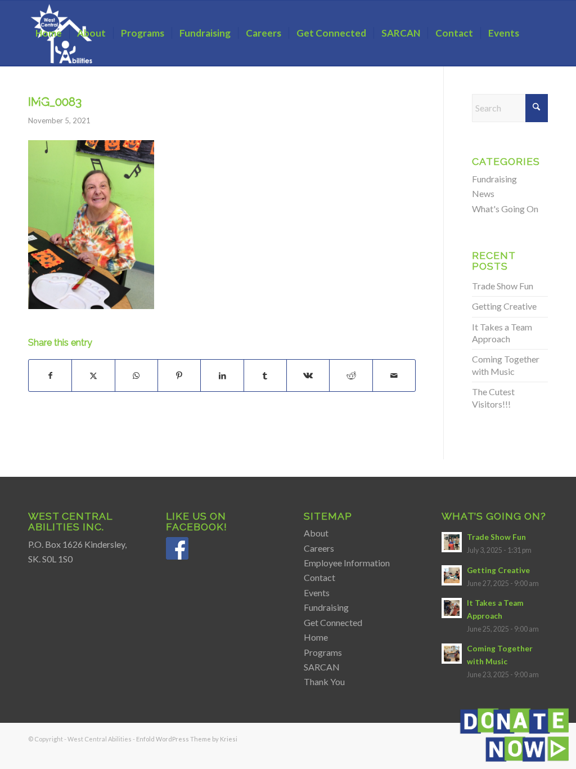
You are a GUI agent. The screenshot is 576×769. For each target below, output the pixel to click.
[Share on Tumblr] (265, 375)
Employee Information (347, 562)
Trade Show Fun (502, 285)
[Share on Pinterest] (179, 375)
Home (316, 637)
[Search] (39, 98)
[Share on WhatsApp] (136, 375)
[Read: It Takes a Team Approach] (452, 608)
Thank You (324, 681)
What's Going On (505, 208)
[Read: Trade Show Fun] (452, 542)
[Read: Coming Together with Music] (452, 653)
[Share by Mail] (394, 375)
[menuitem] (48, 33)
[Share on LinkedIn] (222, 375)
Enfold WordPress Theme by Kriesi (186, 739)
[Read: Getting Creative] (452, 575)
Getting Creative (504, 306)
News (483, 193)
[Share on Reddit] (351, 375)
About (316, 532)
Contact (319, 577)
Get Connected (333, 622)
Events (317, 592)
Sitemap (328, 516)
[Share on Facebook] (50, 375)
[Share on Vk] (308, 375)
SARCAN (322, 666)
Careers (319, 548)
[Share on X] (93, 375)
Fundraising (494, 178)
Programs (323, 652)
